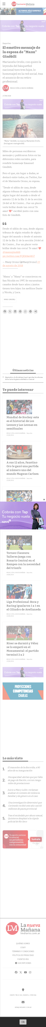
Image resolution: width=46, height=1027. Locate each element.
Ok (23, 1021)
